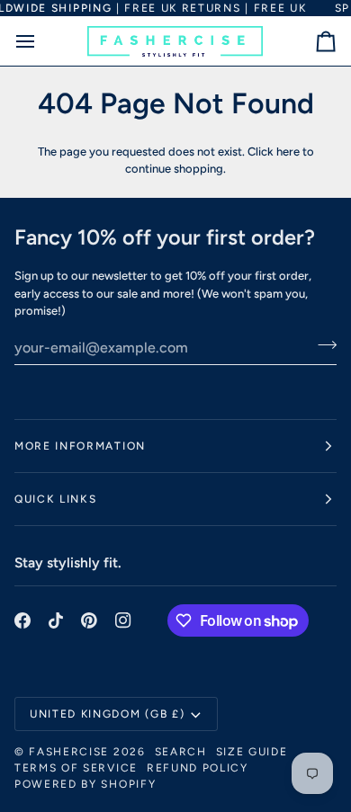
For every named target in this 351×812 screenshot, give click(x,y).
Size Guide (252, 751)
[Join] (322, 345)
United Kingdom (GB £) (107, 714)
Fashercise (69, 751)
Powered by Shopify (85, 784)
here (288, 151)
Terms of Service (76, 768)
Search (181, 751)
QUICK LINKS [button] (55, 499)
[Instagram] (123, 620)
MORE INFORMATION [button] (80, 446)
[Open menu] (41, 41)
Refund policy (197, 768)
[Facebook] (22, 620)
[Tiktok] (56, 620)
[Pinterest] (89, 620)
